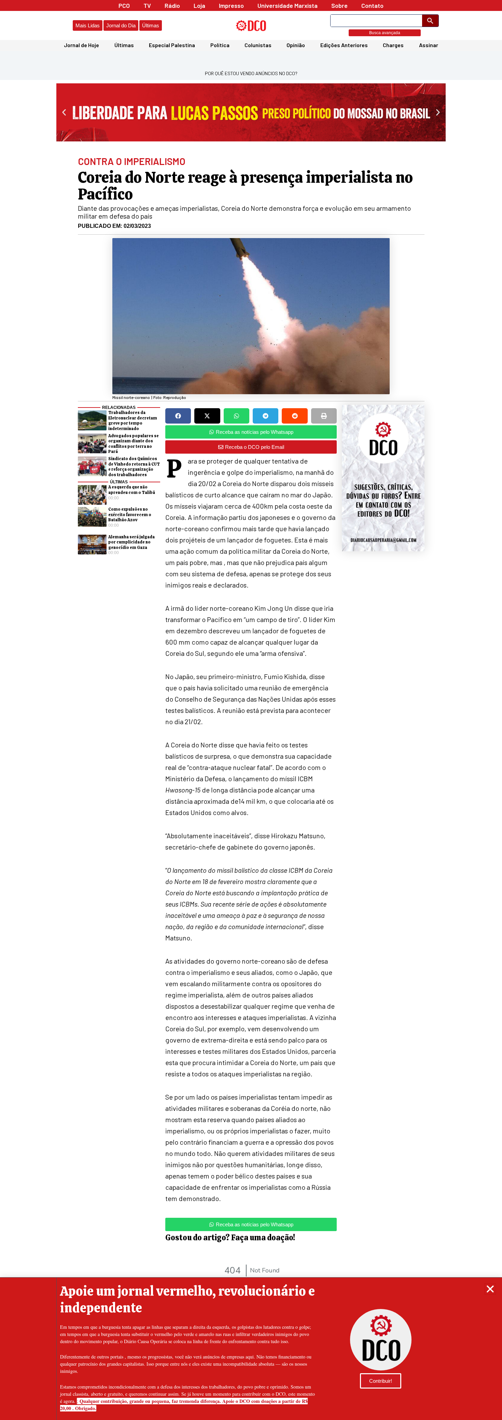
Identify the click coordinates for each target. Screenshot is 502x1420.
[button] (490, 1289)
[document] (251, 710)
